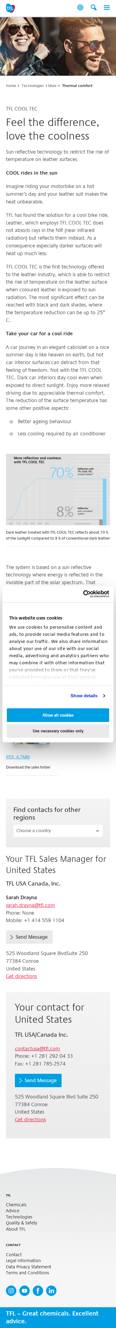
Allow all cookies (58, 715)
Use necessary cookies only (58, 730)
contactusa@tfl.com (37, 1049)
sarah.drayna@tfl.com (30, 905)
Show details (84, 695)
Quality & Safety (21, 1223)
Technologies (33, 85)
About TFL (15, 1229)
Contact (14, 1254)
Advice (12, 1210)
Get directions (21, 976)
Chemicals (16, 1204)
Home (11, 85)
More (52, 85)
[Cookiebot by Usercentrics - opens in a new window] (83, 594)
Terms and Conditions (27, 1272)
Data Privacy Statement (28, 1266)
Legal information (23, 1260)
